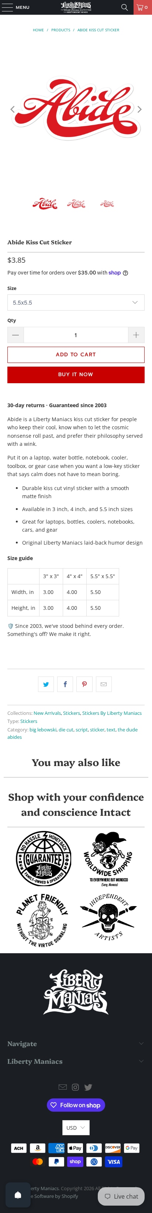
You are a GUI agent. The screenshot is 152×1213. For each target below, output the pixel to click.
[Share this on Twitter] (46, 684)
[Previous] (13, 109)
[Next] (139, 109)
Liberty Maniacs (41, 1188)
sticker (97, 730)
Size (12, 288)
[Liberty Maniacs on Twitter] (88, 1087)
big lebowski (43, 730)
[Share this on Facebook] (65, 684)
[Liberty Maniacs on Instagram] (75, 1087)
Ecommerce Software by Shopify (42, 1196)
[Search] (125, 7)
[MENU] (3, 7)
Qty (11, 320)
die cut (66, 730)
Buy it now (75, 374)
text (111, 730)
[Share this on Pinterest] (84, 684)
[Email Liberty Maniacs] (62, 1087)
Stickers (71, 713)
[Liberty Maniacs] (76, 7)
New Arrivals (47, 713)
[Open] (18, 1194)
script (82, 730)
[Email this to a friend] (104, 684)
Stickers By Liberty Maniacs (112, 713)
